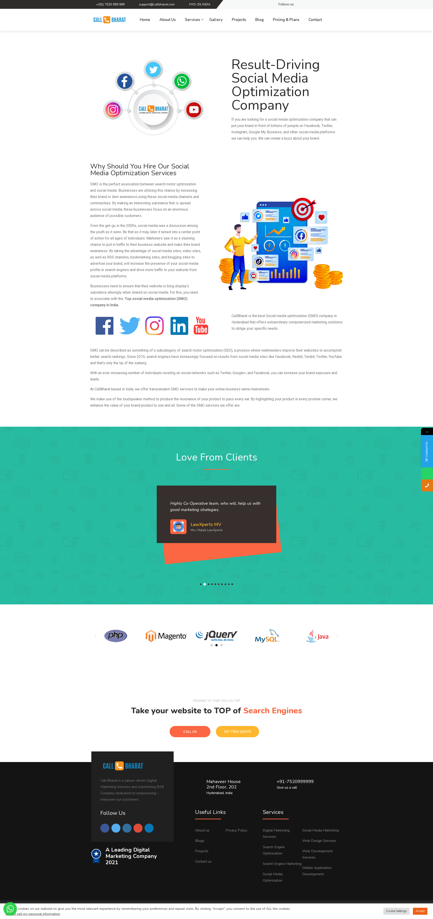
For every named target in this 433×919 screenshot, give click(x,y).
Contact (315, 19)
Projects (239, 19)
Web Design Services (319, 840)
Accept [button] (420, 911)
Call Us (190, 732)
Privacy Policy (236, 830)
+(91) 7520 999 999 (110, 4)
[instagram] (322, 4)
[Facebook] (298, 4)
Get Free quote (237, 732)
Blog (259, 19)
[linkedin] (314, 4)
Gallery (216, 19)
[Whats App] (338, 4)
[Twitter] (306, 4)
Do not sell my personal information (33, 914)
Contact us (203, 861)
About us (202, 830)
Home (145, 19)
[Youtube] (330, 4)
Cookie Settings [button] (396, 911)
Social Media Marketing (320, 830)
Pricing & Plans (286, 19)
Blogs (199, 840)
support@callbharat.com (157, 4)
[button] (211, 645)
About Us (167, 19)
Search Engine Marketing (282, 863)
